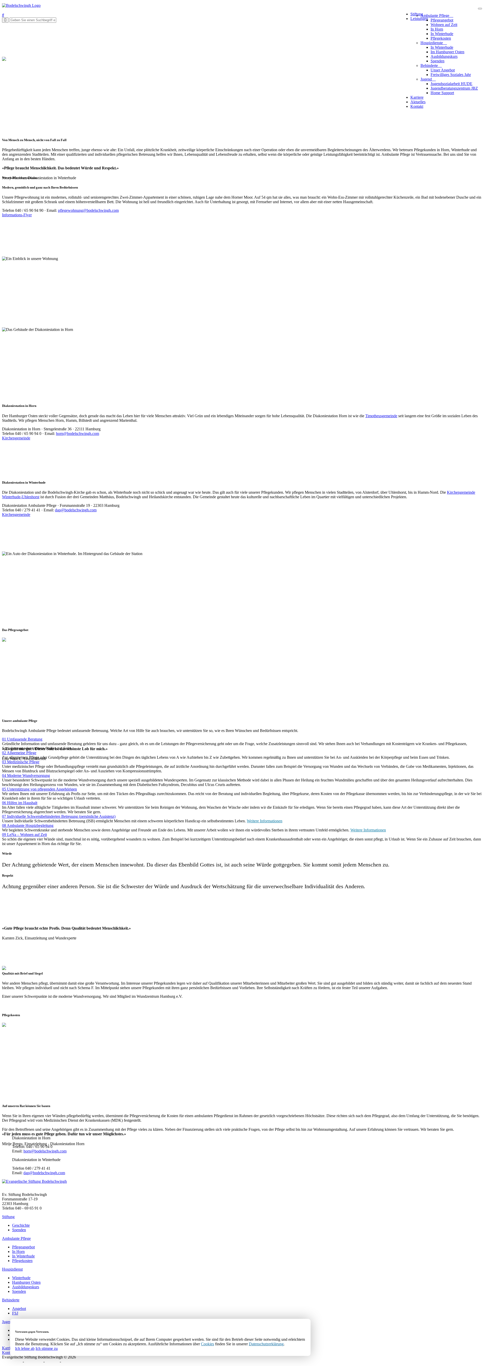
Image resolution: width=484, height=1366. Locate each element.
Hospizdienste (432, 43)
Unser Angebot (443, 70)
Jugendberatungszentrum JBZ (454, 88)
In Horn (437, 29)
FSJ (15, 1313)
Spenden (437, 61)
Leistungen (419, 18)
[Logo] (21, 5)
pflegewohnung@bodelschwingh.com (88, 210)
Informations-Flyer (17, 215)
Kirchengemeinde (16, 438)
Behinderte (429, 65)
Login (67, 1361)
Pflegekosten (441, 38)
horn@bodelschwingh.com (77, 433)
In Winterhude (442, 34)
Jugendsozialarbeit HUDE (451, 84)
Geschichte (21, 1225)
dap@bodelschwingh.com (76, 510)
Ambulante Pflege (435, 15)
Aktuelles (418, 102)
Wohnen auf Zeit (444, 24)
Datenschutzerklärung (266, 1344)
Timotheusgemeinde (381, 416)
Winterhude (21, 1278)
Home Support (442, 93)
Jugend (426, 79)
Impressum (33, 1361)
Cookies (207, 1344)
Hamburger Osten (26, 1282)
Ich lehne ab (25, 1348)
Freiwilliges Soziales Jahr (451, 74)
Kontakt (416, 106)
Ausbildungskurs (444, 56)
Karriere (417, 97)
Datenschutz (12, 1361)
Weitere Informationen (264, 821)
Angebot (19, 1308)
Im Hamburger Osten (447, 52)
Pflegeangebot (442, 20)
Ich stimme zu (47, 1348)
